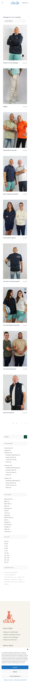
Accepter (15, 667)
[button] (27, 649)
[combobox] (14, 21)
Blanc (5, 501)
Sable (6, 529)
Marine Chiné (7, 517)
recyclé (22, 581)
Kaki (5, 510)
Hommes (6, 465)
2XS (5, 541)
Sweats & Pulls (10, 457)
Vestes (7, 462)
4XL (5, 560)
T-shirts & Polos (10, 459)
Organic (7, 579)
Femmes (6, 452)
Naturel (6, 522)
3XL (5, 557)
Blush (5, 506)
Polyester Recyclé (11, 581)
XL (5, 553)
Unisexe (6, 478)
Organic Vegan (16, 579)
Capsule (6, 450)
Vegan (6, 584)
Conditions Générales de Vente (11, 634)
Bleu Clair (7, 503)
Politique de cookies (8, 679)
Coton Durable (10, 574)
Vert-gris (6, 531)
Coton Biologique (11, 572)
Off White (7, 524)
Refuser (15, 671)
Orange (6, 527)
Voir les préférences (15, 676)
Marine (6, 515)
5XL (5, 562)
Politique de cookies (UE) (10, 639)
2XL (5, 555)
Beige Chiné (7, 499)
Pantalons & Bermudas (12, 455)
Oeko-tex (21, 577)
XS (5, 543)
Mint (5, 520)
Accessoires (7, 448)
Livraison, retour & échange (10, 637)
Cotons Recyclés (10, 577)
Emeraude (7, 508)
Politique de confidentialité (20, 679)
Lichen (6, 513)
